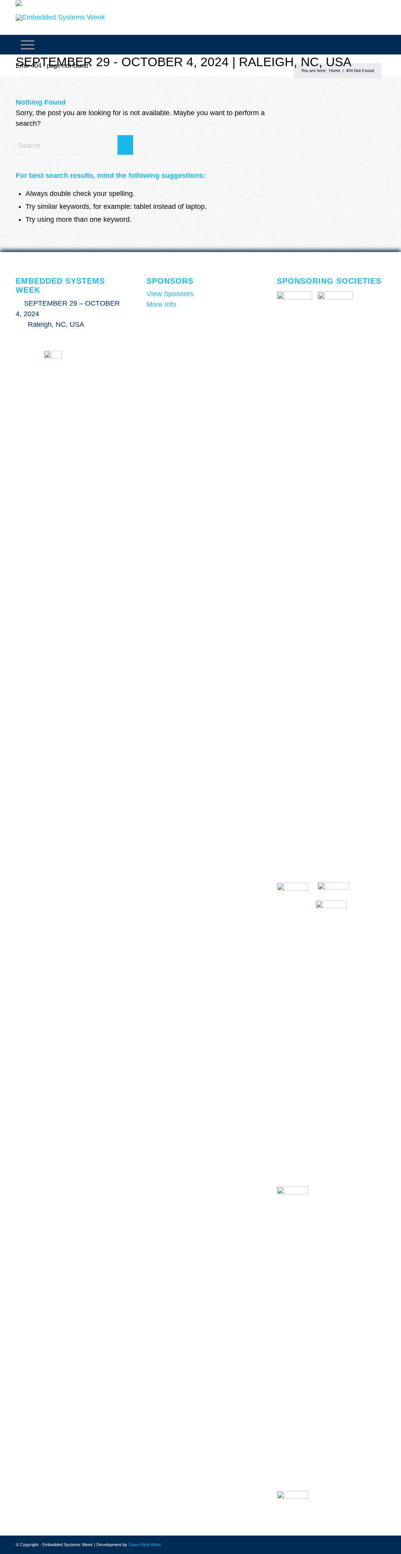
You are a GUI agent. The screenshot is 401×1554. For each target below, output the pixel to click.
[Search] (380, 44)
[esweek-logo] (60, 17)
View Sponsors (169, 294)
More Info (161, 304)
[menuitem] (380, 44)
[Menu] (28, 44)
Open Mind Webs (144, 1544)
